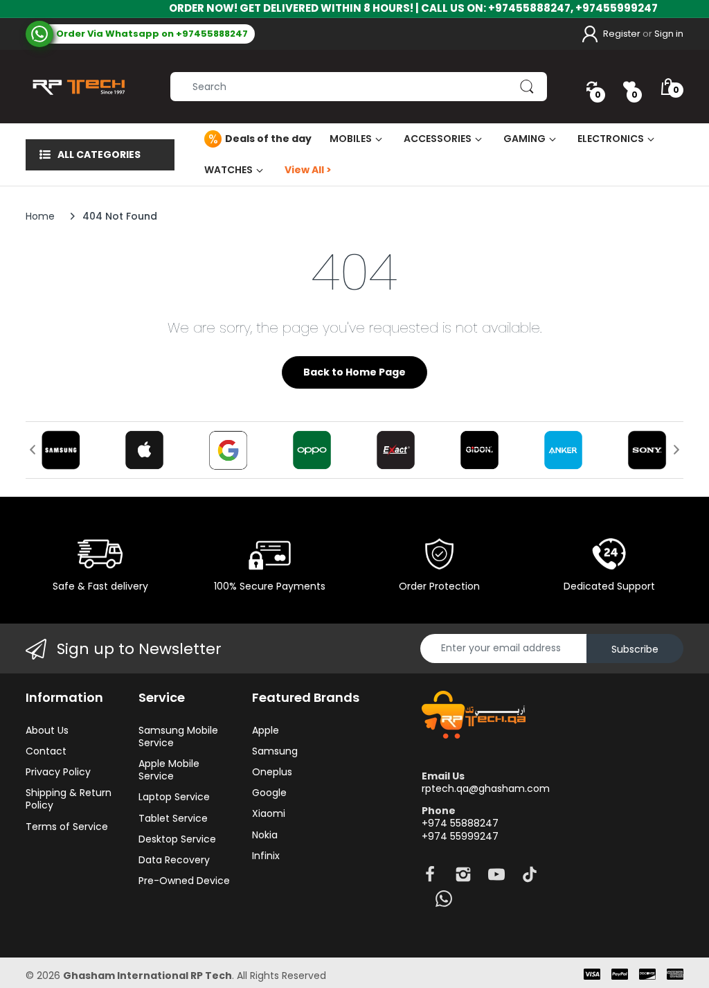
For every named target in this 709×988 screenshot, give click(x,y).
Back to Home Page (354, 372)
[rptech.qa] (76, 86)
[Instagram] (463, 878)
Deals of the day (268, 138)
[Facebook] (430, 878)
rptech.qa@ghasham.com (486, 788)
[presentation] (32, 449)
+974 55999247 (460, 836)
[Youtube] (496, 878)
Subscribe (634, 649)
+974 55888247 (460, 823)
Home (40, 216)
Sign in (668, 33)
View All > (308, 170)
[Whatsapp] (444, 902)
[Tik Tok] (529, 878)
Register (621, 33)
